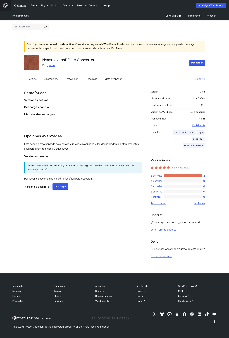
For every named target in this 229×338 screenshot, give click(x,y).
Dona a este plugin (161, 256)
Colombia (46, 318)
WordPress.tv (103, 301)
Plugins (57, 296)
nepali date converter (194, 145)
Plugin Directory (20, 15)
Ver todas (199, 203)
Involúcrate (142, 286)
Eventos (141, 291)
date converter (181, 132)
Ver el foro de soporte (163, 229)
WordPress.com (187, 286)
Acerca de (17, 286)
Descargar (197, 62)
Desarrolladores (103, 296)
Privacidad (17, 301)
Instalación (72, 78)
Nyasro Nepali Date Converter (68, 60)
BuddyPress (185, 301)
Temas (57, 291)
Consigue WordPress (211, 5)
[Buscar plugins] (45, 27)
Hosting (16, 296)
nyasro (51, 65)
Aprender (100, 286)
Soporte (200, 78)
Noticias (16, 291)
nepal (193, 132)
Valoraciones (51, 78)
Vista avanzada (113, 78)
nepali (201, 132)
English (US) (198, 125)
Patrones (58, 301)
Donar (141, 296)
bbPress (183, 296)
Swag (141, 301)
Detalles (32, 78)
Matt (182, 291)
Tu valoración (158, 203)
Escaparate (60, 286)
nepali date (198, 139)
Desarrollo (91, 78)
